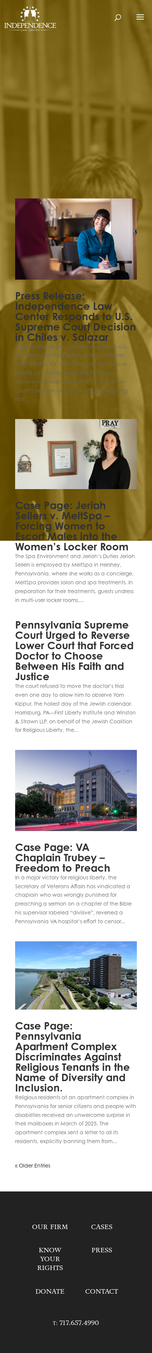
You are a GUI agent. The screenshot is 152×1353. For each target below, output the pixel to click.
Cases (102, 1227)
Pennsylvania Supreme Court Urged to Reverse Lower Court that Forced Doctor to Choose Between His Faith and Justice (74, 651)
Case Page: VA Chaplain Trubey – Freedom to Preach (62, 857)
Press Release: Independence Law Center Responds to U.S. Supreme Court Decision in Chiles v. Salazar (75, 316)
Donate (50, 1291)
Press (101, 1250)
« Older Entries (32, 1165)
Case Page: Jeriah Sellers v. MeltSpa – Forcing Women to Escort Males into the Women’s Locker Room (71, 526)
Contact (101, 1291)
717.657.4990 (79, 1323)
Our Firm (50, 1227)
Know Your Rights (50, 1259)
